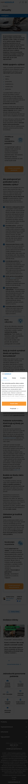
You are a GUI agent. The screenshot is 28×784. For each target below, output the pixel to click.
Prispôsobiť (13, 408)
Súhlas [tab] (5, 378)
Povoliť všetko (14, 403)
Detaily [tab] (14, 378)
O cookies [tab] (23, 378)
